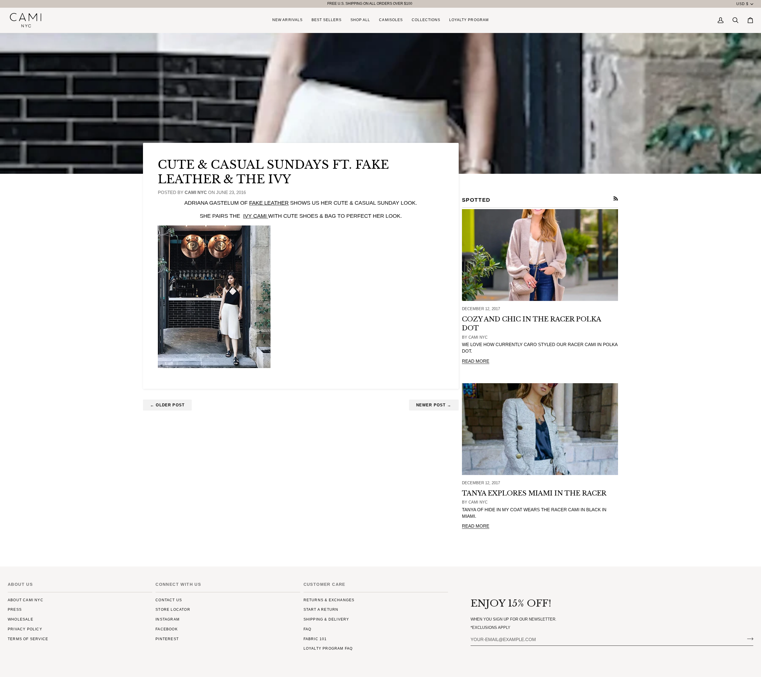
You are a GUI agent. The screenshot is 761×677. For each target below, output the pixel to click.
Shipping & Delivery (326, 619)
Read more (475, 361)
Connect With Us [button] (178, 584)
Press (15, 609)
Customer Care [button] (324, 584)
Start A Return (321, 609)
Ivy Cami (255, 216)
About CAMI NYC (25, 600)
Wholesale (20, 619)
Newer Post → (434, 405)
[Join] (748, 638)
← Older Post (167, 405)
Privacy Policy (25, 629)
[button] (360, 20)
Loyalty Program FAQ (328, 648)
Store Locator (172, 609)
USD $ (742, 4)
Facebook (166, 629)
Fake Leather (269, 203)
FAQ (308, 629)
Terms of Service (28, 639)
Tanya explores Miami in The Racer (534, 493)
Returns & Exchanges (329, 600)
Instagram (167, 619)
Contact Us (168, 600)
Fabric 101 (315, 639)
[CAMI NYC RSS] (616, 198)
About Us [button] (20, 584)
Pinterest (167, 639)
